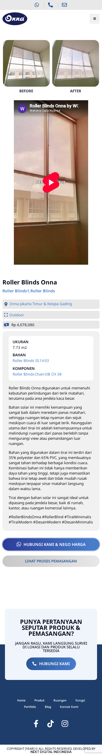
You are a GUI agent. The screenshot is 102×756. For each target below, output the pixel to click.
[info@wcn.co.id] (65, 4)
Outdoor (16, 314)
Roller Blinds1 (15, 291)
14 (42, 360)
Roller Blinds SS (26, 360)
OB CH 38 (53, 374)
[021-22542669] (51, 4)
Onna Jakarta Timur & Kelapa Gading (40, 303)
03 (47, 360)
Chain (39, 374)
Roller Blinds (42, 291)
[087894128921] (37, 4)
